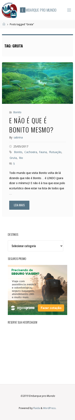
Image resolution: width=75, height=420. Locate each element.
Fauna (43, 152)
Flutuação (55, 152)
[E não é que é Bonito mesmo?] (37, 83)
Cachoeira (30, 152)
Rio (21, 157)
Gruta (13, 157)
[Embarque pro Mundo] (9, 10)
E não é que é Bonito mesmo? (31, 124)
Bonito (17, 112)
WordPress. (49, 408)
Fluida (36, 408)
